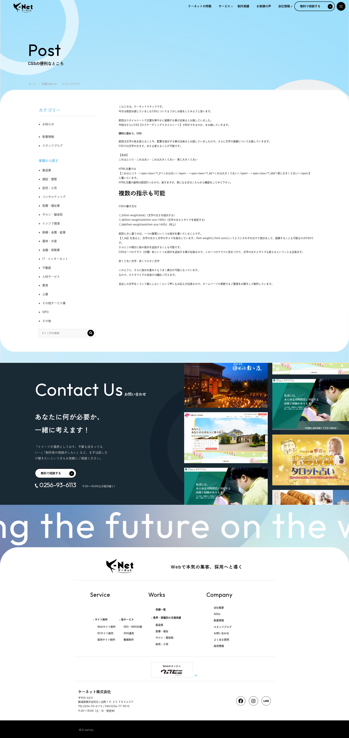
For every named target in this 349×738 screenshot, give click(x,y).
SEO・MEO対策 (133, 626)
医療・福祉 (162, 631)
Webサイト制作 (106, 626)
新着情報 (48, 136)
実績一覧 (161, 609)
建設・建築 (49, 179)
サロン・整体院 (52, 214)
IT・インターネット (55, 258)
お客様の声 (263, 6)
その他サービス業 (54, 303)
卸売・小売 (49, 188)
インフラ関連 (51, 223)
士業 (45, 294)
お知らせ (48, 124)
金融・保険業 (51, 249)
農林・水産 (49, 241)
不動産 (46, 267)
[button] (90, 333)
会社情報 (284, 6)
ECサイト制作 (105, 633)
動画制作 (129, 639)
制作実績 (243, 6)
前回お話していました (139, 111)
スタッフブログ (52, 145)
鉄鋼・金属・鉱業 (54, 232)
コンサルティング (54, 196)
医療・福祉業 (51, 205)
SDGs (217, 614)
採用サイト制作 (106, 639)
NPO (45, 312)
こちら (196, 182)
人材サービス (51, 276)
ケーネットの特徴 (199, 6)
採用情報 (219, 646)
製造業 (46, 170)
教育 (45, 285)
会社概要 (219, 607)
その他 (46, 320)
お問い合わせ (221, 633)
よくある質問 (221, 639)
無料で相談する (310, 6)
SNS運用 (129, 633)
